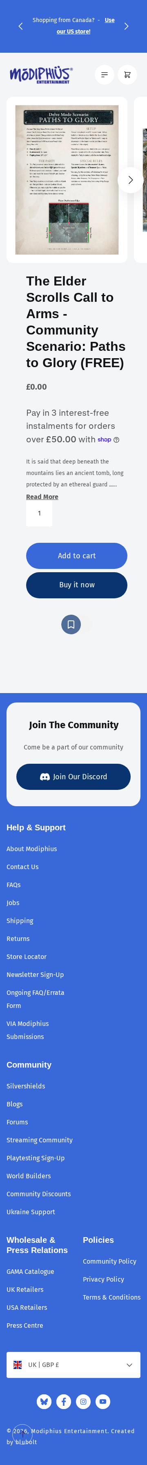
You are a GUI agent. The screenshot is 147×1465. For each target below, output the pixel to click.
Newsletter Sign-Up (35, 975)
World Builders (29, 1176)
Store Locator (27, 957)
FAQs (13, 885)
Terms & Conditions (111, 1297)
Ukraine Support (31, 1212)
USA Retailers (27, 1307)
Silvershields (26, 1086)
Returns (18, 939)
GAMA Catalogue (30, 1271)
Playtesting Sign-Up (36, 1158)
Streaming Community (40, 1140)
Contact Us (22, 867)
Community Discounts (39, 1194)
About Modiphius (32, 849)
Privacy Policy (103, 1279)
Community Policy (109, 1261)
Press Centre (25, 1325)
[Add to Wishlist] (76, 624)
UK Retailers (25, 1289)
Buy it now (77, 584)
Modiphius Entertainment (69, 1431)
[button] (20, 26)
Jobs (13, 903)
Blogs (14, 1104)
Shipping (20, 921)
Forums (17, 1122)
